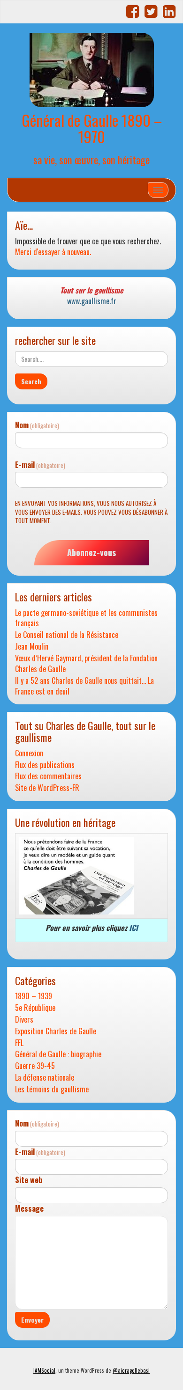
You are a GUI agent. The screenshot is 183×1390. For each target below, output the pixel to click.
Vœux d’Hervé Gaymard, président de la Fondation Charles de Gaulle (86, 663)
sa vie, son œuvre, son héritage (91, 159)
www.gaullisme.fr (91, 301)
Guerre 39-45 (35, 1066)
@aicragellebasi (131, 1370)
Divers (24, 1019)
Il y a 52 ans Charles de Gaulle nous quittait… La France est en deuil (84, 686)
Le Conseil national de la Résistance (66, 634)
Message (29, 1208)
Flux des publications (45, 765)
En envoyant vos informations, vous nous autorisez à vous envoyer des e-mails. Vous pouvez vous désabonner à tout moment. (91, 512)
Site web (28, 1180)
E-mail (40, 465)
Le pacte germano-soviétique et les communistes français (86, 618)
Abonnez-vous (91, 552)
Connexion (29, 753)
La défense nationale (44, 1077)
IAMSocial (44, 1370)
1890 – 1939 (33, 996)
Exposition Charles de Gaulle (55, 1031)
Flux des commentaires (48, 776)
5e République (35, 1007)
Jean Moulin (31, 646)
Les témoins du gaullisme (52, 1089)
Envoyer (32, 1319)
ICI (133, 927)
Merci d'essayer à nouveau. (53, 251)
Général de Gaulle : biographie (58, 1054)
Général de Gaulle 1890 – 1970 (92, 128)
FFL (19, 1043)
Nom (37, 425)
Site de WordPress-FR (47, 788)
